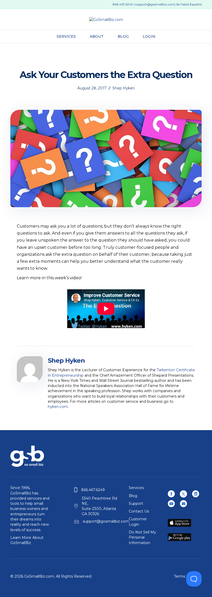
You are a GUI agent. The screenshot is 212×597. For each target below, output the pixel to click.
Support (136, 503)
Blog (123, 36)
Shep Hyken (123, 88)
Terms (179, 576)
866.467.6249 (123, 4)
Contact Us (139, 511)
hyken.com (58, 406)
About (97, 36)
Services (66, 36)
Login (149, 36)
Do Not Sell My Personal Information (142, 537)
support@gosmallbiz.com (155, 4)
